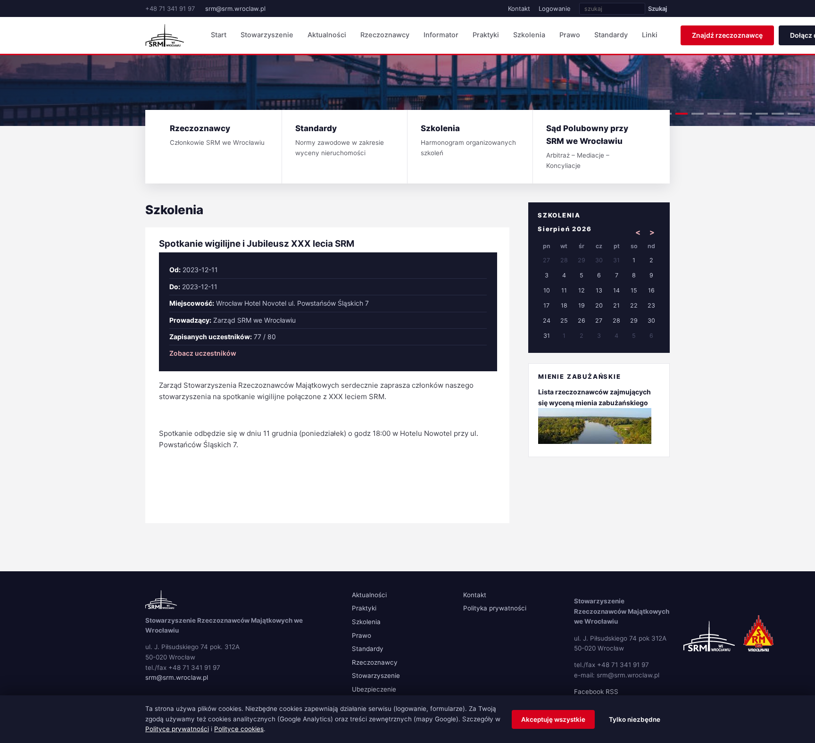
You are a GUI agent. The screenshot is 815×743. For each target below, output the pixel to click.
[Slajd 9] (794, 114)
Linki (649, 35)
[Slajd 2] (681, 114)
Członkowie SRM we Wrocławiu (217, 135)
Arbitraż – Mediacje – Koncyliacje (587, 146)
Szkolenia (529, 35)
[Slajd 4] (713, 114)
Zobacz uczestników (202, 353)
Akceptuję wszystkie (553, 719)
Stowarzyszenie (267, 35)
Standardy (611, 35)
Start (218, 35)
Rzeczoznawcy (384, 35)
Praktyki (486, 35)
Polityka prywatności (494, 608)
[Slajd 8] (778, 114)
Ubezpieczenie (374, 689)
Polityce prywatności (177, 729)
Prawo (569, 35)
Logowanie (555, 8)
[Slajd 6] (746, 114)
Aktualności (327, 35)
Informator (441, 35)
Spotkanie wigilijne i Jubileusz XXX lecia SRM (256, 243)
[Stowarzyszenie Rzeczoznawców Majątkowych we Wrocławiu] (164, 35)
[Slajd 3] (697, 114)
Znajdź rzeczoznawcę (727, 35)
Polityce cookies (239, 729)
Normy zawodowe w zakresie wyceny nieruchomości (339, 140)
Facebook (589, 691)
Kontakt (519, 8)
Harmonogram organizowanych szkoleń (468, 140)
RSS (612, 691)
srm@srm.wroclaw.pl (235, 8)
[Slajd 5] (730, 114)
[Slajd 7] (762, 114)
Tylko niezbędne (634, 719)
